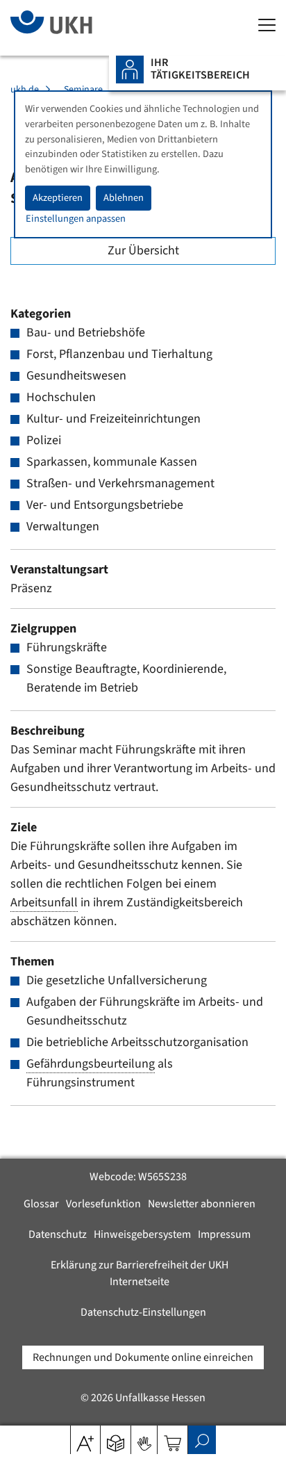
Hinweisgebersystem (142, 1234)
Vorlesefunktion (103, 1203)
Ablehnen (123, 197)
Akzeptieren (58, 197)
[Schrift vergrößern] (85, 1439)
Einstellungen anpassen (76, 218)
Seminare (83, 90)
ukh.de (24, 90)
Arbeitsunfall (44, 902)
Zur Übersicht (143, 250)
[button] (115, 1439)
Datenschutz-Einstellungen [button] (143, 1312)
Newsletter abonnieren (201, 1203)
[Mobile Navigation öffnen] (267, 26)
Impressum (224, 1234)
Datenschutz (57, 1234)
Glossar (41, 1203)
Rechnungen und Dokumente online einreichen (143, 1357)
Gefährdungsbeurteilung (90, 1063)
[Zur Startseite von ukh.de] (72, 27)
